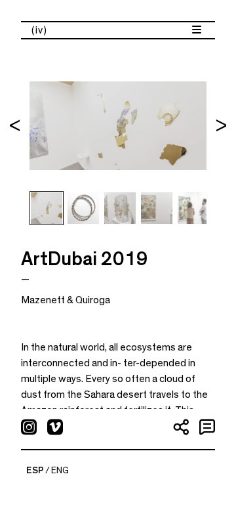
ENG (60, 470)
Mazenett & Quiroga (65, 300)
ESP (35, 470)
